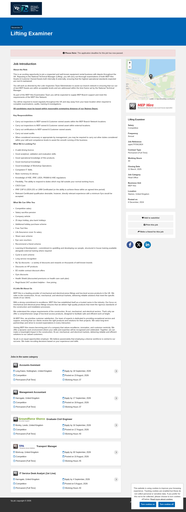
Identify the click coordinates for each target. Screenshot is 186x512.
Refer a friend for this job (152, 232)
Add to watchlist (151, 218)
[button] (151, 77)
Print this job (151, 225)
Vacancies (16, 27)
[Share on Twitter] (138, 244)
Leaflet (151, 99)
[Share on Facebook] (130, 244)
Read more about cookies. (161, 499)
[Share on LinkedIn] (147, 244)
